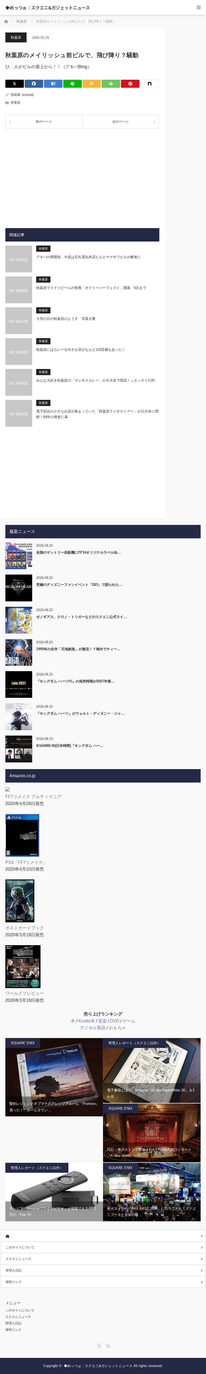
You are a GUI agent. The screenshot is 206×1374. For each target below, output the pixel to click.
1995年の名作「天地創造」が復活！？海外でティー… (78, 649)
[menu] (198, 7)
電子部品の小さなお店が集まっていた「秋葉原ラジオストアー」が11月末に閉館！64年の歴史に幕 (97, 414)
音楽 (102, 1021)
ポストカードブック (24, 928)
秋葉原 (16, 37)
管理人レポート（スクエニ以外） (134, 1043)
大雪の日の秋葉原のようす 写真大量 (65, 319)
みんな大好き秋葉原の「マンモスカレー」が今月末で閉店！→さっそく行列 (95, 380)
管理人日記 (14, 1270)
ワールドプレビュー (24, 993)
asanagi (28, 95)
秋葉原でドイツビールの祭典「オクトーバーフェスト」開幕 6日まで (91, 288)
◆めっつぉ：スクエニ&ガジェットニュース (47, 7)
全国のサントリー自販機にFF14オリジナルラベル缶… (78, 552)
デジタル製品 (93, 1027)
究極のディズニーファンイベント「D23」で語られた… (79, 585)
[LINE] (72, 84)
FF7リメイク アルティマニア (33, 796)
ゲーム (129, 1021)
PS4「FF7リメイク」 (26, 862)
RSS (108, 1345)
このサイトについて (20, 1247)
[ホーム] (103, 1236)
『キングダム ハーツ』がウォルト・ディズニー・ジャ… (80, 713)
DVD (114, 1021)
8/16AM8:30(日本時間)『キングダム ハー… (70, 746)
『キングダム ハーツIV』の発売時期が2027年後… (75, 681)
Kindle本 (86, 1021)
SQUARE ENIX (23, 1043)
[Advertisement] (82, 174)
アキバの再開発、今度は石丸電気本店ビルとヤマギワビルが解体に (88, 257)
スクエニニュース (18, 1259)
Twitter (98, 1345)
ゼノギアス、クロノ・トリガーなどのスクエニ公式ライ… (81, 617)
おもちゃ (117, 1027)
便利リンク (14, 1282)
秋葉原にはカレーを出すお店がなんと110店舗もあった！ (81, 350)
